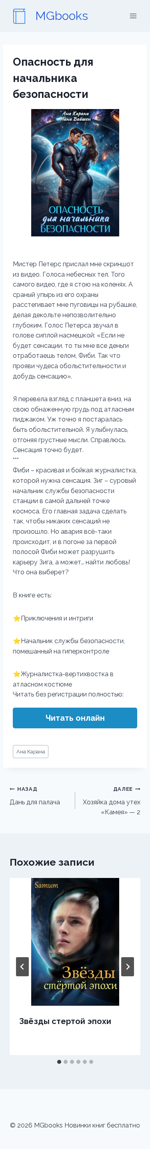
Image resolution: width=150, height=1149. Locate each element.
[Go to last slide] (22, 966)
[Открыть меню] (133, 16)
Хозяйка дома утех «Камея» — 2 (111, 801)
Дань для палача (35, 796)
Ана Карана (30, 752)
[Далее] (127, 966)
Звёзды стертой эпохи (65, 1021)
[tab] (59, 1062)
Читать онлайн (75, 718)
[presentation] (75, 942)
